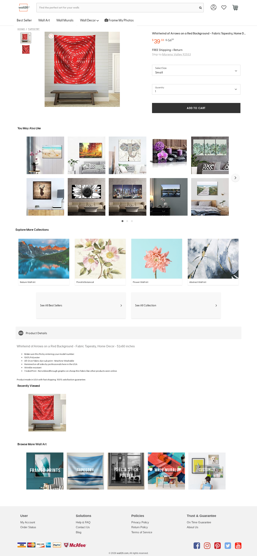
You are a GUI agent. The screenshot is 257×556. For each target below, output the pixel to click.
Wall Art (44, 20)
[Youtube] (238, 545)
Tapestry (34, 29)
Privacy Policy (140, 522)
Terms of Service (141, 532)
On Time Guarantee (199, 522)
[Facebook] (197, 545)
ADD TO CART (196, 108)
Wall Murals (65, 20)
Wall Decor (88, 20)
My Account (27, 522)
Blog (78, 532)
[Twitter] (228, 545)
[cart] (235, 8)
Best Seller (24, 20)
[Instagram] (208, 545)
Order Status (28, 527)
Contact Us (83, 527)
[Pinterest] (218, 545)
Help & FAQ (83, 522)
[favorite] (224, 7)
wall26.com (122, 553)
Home (21, 29)
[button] (235, 178)
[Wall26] (23, 7)
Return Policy (139, 527)
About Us (192, 527)
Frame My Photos (121, 20)
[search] (200, 7)
